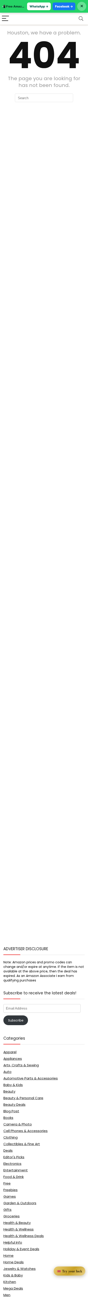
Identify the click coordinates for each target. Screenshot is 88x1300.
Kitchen (9, 1281)
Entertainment (15, 1170)
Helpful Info (12, 1242)
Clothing (10, 1137)
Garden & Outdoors (19, 1203)
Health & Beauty (17, 1222)
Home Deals (13, 1262)
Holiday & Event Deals (21, 1249)
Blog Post (11, 1111)
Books (8, 1117)
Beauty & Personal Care (23, 1098)
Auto (7, 1071)
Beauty (9, 1091)
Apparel (9, 1052)
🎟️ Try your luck (69, 1271)
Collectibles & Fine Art (21, 1144)
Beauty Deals (14, 1104)
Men (6, 1295)
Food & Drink (13, 1176)
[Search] (81, 19)
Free (7, 1183)
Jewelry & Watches (19, 1268)
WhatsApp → (39, 6)
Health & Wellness (18, 1229)
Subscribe (15, 1020)
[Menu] (5, 19)
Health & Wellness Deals (23, 1235)
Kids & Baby (13, 1275)
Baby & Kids (13, 1084)
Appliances (12, 1058)
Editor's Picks (13, 1157)
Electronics (12, 1163)
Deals (8, 1150)
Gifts (7, 1209)
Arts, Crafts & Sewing (21, 1065)
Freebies (10, 1189)
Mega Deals (13, 1288)
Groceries (11, 1216)
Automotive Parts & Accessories (30, 1078)
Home (8, 1255)
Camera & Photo (17, 1124)
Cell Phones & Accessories (25, 1130)
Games (9, 1196)
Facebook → (64, 6)
